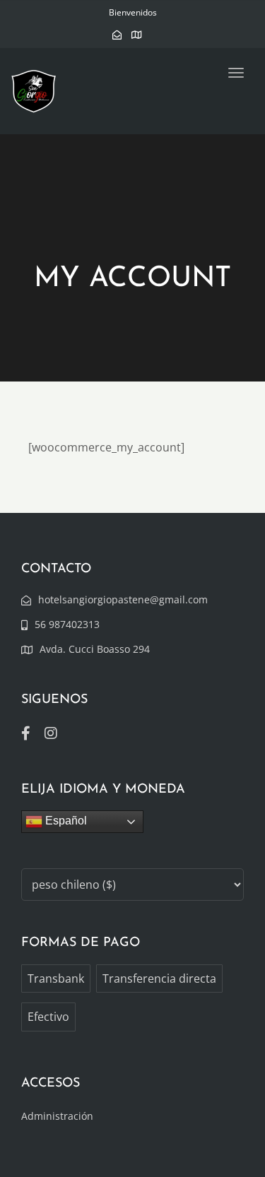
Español (64, 821)
